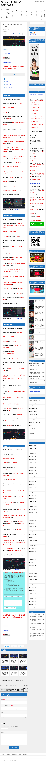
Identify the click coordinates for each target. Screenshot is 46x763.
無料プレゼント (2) (33, 430)
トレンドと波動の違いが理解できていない (13, 585)
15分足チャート (9, 87)
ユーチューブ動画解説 (41, 13)
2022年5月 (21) (33, 559)
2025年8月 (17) (33, 451)
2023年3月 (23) (33, 531)
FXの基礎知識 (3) (33, 408)
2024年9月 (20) (33, 481)
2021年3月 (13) (33, 598)
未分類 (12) (32, 428)
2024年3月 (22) (33, 498)
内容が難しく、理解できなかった (11, 584)
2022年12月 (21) (33, 540)
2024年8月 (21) (33, 484)
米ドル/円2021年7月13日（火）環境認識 (21, 680)
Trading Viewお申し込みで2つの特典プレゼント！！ (39, 307)
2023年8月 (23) (33, 517)
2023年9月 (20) (33, 515)
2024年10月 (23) (33, 478)
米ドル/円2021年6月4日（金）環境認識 (5, 661)
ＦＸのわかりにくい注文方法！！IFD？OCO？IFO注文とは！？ (39, 325)
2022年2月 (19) (33, 568)
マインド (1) (32, 419)
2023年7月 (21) (33, 520)
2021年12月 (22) (33, 573)
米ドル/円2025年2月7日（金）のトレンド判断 (5, 673)
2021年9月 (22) (33, 582)
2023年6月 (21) (33, 523)
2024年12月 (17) (33, 473)
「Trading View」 (17, 209)
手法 (31, 13)
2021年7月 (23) (33, 587)
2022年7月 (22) (33, 554)
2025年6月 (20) (33, 456)
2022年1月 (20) (33, 570)
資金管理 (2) (32, 438)
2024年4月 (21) (33, 495)
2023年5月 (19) (33, 526)
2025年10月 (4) (33, 445)
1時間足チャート (9, 84)
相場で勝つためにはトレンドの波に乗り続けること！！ (39, 342)
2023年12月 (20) (33, 506)
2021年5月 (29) (33, 593)
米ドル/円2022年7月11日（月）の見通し (23, 661)
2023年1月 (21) (33, 537)
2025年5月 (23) (33, 459)
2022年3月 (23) (33, 565)
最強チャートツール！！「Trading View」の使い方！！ (8, 13)
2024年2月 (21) (33, 501)
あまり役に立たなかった (10, 581)
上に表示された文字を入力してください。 (10, 726)
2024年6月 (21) (33, 490)
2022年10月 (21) (33, 545)
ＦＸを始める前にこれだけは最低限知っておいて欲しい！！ (39, 336)
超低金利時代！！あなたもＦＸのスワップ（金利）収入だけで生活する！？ (39, 355)
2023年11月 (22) (33, 509)
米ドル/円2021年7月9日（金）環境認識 (8, 680)
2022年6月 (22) (33, 556)
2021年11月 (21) (33, 576)
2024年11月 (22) (33, 476)
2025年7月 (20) (33, 453)
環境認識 (36, 13)
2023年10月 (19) (33, 512)
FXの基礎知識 (16, 13)
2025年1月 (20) (33, 470)
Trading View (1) (33, 411)
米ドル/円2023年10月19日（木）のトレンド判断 (23, 673)
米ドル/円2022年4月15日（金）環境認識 (14, 673)
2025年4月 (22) (33, 462)
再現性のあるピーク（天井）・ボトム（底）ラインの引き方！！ (39, 319)
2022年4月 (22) (33, 562)
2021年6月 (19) (33, 590)
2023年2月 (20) (33, 534)
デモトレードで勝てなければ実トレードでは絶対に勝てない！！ (39, 348)
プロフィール (12, 13)
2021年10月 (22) (33, 579)
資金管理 (21, 13)
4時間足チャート (9, 81)
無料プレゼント (1, 13)
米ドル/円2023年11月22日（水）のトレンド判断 (14, 661)
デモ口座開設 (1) (33, 417)
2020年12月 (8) (33, 607)
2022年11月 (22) (33, 543)
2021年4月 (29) (33, 595)
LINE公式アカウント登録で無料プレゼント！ (39, 313)
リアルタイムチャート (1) (35, 422)
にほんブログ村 (6, 53)
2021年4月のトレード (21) (35, 403)
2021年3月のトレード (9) (35, 400)
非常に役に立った (9, 580)
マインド (26, 13)
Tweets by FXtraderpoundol (35, 391)
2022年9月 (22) (33, 548)
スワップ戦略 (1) (33, 414)
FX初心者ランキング (7, 62)
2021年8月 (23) (33, 584)
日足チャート (8, 78)
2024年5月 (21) (33, 492)
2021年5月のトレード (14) (35, 405)
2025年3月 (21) (33, 464)
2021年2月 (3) (33, 601)
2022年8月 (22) (33, 551)
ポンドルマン (22, 610)
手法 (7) (31, 425)
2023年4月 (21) (33, 529)
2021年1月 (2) (33, 604)
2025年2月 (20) (33, 467)
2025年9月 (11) (33, 448)
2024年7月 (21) (33, 487)
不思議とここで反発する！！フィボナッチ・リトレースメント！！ (39, 331)
